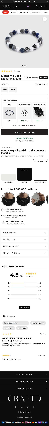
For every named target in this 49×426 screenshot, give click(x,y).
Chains (14, 12)
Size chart (42, 84)
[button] (24, 283)
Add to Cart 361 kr (24, 132)
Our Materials (9, 239)
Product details (10, 233)
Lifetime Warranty (11, 246)
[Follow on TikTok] (33, 407)
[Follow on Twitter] (21, 407)
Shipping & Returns (12, 253)
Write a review (24, 307)
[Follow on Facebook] (15, 407)
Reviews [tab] (9, 316)
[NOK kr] (28, 6)
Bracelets (36, 12)
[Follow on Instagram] (27, 407)
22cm (13, 90)
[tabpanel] (24, 343)
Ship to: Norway (24, 412)
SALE (5, 12)
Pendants (24, 12)
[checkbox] (22, 328)
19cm (5, 90)
